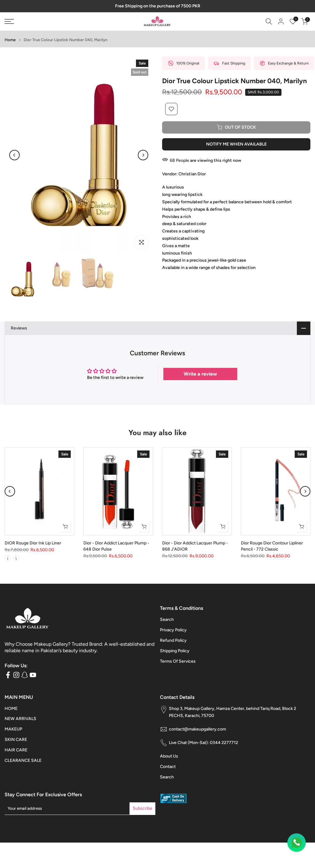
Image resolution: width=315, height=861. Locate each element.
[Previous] (14, 155)
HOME (11, 708)
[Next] (143, 155)
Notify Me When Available (236, 144)
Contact (168, 766)
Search (167, 619)
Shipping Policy (174, 650)
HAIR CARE (16, 750)
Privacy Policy (173, 630)
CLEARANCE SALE (23, 760)
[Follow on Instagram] (16, 675)
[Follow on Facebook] (8, 675)
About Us (169, 756)
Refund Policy (173, 640)
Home (10, 40)
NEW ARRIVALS (20, 718)
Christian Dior (192, 174)
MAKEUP (13, 729)
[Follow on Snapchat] (24, 675)
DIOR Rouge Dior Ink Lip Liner (33, 543)
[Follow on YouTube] (33, 675)
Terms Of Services (178, 661)
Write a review (200, 374)
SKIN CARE (16, 739)
